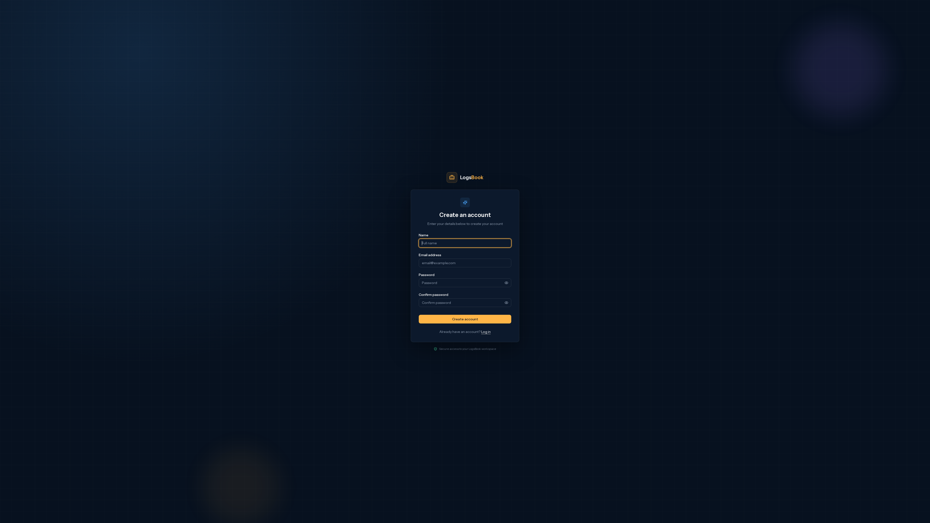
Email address (430, 255)
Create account (465, 319)
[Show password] (506, 282)
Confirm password (433, 294)
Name (423, 235)
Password (426, 275)
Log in (486, 332)
